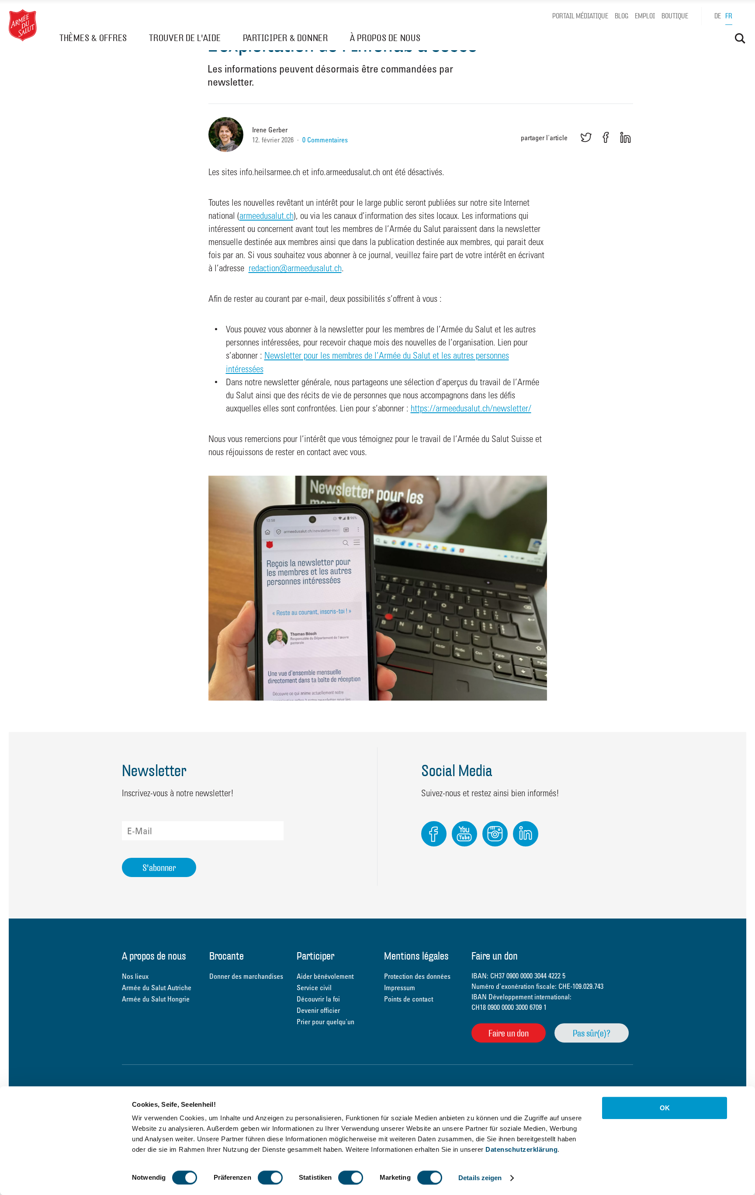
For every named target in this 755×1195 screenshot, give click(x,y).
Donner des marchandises (246, 976)
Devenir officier (318, 1010)
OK (665, 1108)
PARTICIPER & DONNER (285, 37)
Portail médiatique (580, 16)
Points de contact (408, 999)
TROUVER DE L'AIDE (185, 37)
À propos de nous (154, 956)
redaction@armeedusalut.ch (295, 267)
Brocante (226, 956)
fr (728, 16)
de (717, 16)
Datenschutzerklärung (521, 1149)
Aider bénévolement (325, 976)
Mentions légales (416, 956)
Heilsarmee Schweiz (23, 25)
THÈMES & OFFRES (93, 37)
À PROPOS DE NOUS (385, 37)
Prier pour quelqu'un (325, 1021)
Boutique (674, 16)
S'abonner (159, 867)
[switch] (270, 1178)
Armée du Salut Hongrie (156, 999)
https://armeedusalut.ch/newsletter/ (471, 408)
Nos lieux (135, 976)
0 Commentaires (325, 139)
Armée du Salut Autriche (156, 987)
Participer (315, 956)
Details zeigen (480, 1177)
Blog (621, 16)
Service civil (314, 987)
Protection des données (417, 976)
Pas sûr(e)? (591, 1033)
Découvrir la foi (318, 999)
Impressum (399, 987)
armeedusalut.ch (266, 215)
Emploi (645, 16)
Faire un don (508, 1033)
